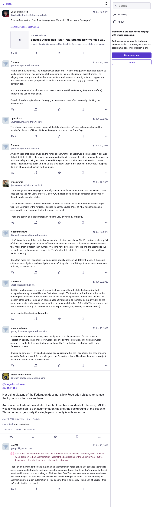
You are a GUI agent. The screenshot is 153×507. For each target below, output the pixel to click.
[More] (106, 53)
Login (132, 62)
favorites (29, 429)
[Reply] (11, 437)
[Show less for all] (106, 3)
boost (6, 429)
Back (9, 3)
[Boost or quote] (36, 53)
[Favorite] (59, 53)
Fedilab (36, 419)
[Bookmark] (83, 53)
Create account (131, 55)
